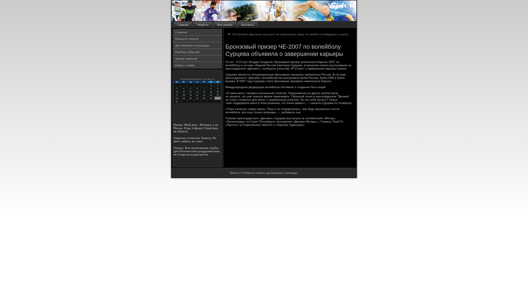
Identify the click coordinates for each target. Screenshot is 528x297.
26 (190, 98)
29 (211, 98)
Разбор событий (187, 52)
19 (190, 95)
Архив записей (186, 58)
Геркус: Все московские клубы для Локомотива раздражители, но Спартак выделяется (196, 151)
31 (177, 101)
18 (184, 95)
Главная (183, 24)
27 (197, 98)
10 (177, 92)
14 (204, 92)
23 (218, 95)
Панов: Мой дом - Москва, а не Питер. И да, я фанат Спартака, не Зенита (195, 128)
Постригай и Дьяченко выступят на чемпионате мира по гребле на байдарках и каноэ (290, 34)
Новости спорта (187, 38)
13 (197, 92)
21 (204, 95)
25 (184, 98)
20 (197, 95)
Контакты (247, 24)
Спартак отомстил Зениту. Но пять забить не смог (194, 139)
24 (177, 98)
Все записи (224, 24)
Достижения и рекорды (192, 45)
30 (218, 98)
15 (211, 92)
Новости (203, 24)
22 (211, 95)
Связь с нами (184, 65)
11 (184, 92)
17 (177, 95)
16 (218, 92)
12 (190, 92)
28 (204, 98)
